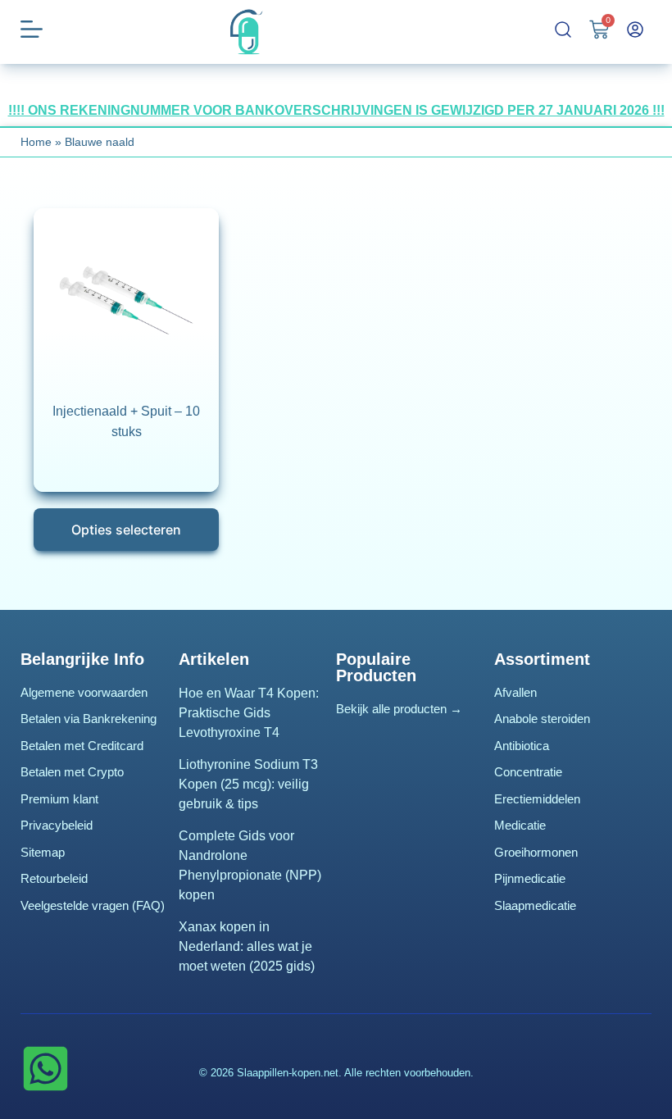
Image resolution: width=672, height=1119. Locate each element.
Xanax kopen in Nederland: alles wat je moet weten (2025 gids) (247, 946)
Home (36, 141)
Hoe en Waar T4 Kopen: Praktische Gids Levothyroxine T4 (249, 712)
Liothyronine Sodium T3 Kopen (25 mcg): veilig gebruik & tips (248, 784)
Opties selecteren (126, 529)
